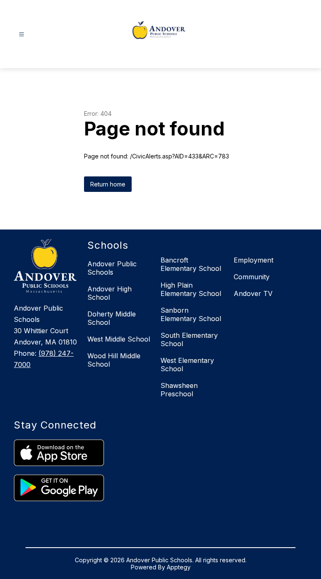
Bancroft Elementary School (190, 264)
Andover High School (109, 293)
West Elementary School (187, 364)
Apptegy (179, 567)
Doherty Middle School (111, 318)
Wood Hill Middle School (113, 360)
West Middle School (118, 339)
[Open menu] (21, 34)
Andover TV (253, 293)
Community (252, 277)
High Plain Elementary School (190, 289)
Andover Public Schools (112, 268)
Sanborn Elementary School (190, 314)
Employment (253, 260)
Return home (107, 184)
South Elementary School (189, 339)
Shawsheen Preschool (179, 389)
